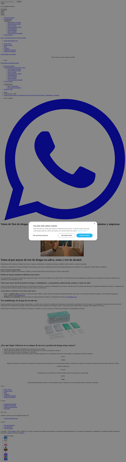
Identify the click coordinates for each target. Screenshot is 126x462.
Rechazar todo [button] (66, 235)
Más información (82, 231)
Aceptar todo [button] (84, 235)
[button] (40, 235)
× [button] (94, 223)
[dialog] (63, 231)
